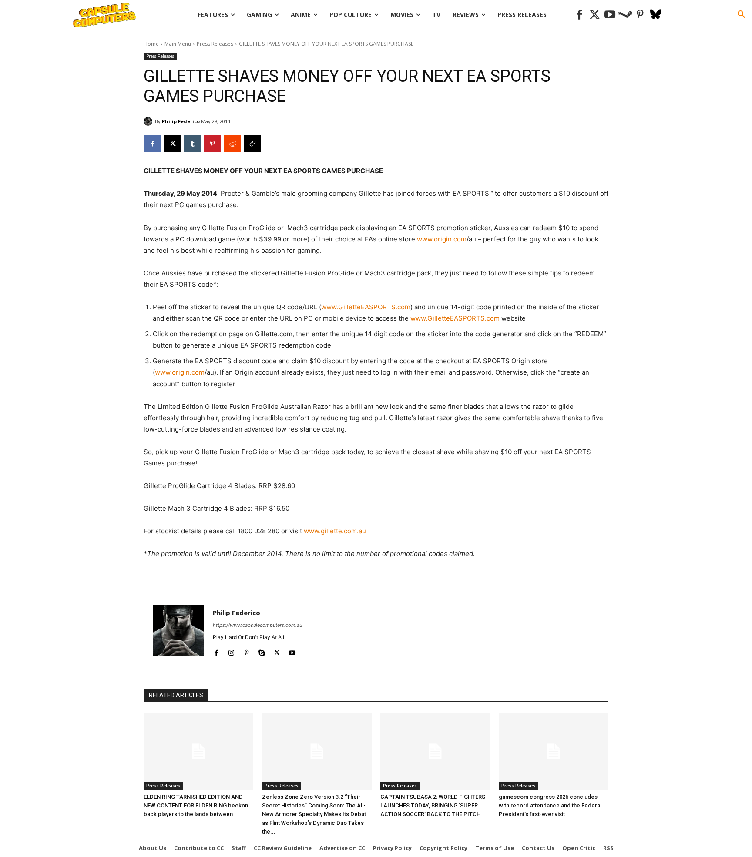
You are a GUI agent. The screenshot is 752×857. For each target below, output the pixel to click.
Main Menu (177, 43)
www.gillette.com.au (335, 531)
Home (151, 43)
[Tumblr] (192, 143)
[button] (741, 14)
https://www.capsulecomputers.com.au (257, 625)
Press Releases (215, 43)
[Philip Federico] (149, 121)
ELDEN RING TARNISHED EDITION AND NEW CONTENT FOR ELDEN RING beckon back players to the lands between (196, 805)
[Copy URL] (252, 143)
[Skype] (261, 651)
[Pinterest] (640, 15)
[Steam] (625, 15)
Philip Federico (181, 121)
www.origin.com (442, 239)
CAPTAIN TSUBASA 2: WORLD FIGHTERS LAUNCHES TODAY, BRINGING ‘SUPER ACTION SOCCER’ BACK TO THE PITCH (432, 805)
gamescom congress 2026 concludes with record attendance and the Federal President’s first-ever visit (550, 805)
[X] (172, 143)
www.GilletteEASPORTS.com (365, 307)
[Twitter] (594, 15)
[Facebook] (579, 15)
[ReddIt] (232, 143)
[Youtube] (609, 15)
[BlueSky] (655, 15)
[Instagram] (231, 651)
